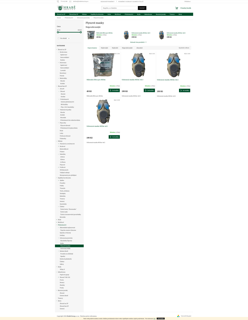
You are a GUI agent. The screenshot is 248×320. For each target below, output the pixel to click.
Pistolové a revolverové (67, 144)
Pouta (62, 280)
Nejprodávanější (127, 48)
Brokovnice (63, 52)
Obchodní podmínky (107, 1)
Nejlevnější (104, 48)
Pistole (62, 76)
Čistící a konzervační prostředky (70, 214)
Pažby (62, 186)
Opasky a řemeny (65, 233)
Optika (62, 180)
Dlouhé (62, 81)
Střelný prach (64, 170)
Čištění (62, 206)
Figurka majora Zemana (68, 230)
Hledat (142, 8)
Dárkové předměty (66, 259)
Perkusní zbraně (65, 136)
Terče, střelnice (64, 191)
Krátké (62, 83)
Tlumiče (62, 188)
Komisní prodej (63, 290)
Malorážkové (64, 149)
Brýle (62, 243)
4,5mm (62, 157)
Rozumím (161, 318)
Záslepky (63, 193)
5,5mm (62, 159)
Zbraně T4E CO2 (65, 277)
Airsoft (62, 89)
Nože (59, 220)
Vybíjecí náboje (64, 172)
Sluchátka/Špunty (66, 241)
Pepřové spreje (64, 275)
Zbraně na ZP (62, 49)
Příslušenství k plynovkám (69, 128)
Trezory (62, 199)
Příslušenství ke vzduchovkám (70, 120)
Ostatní (62, 201)
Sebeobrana (61, 272)
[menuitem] (61, 14)
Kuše (61, 131)
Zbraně (62, 91)
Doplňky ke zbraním (64, 178)
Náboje (60, 141)
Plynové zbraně (65, 125)
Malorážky (63, 78)
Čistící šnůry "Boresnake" (68, 209)
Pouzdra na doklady (66, 254)
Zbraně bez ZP (62, 86)
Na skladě (64, 38)
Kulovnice (63, 63)
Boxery (62, 282)
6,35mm (63, 162)
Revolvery (63, 73)
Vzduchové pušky (65, 110)
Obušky (62, 285)
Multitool (61, 222)
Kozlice (62, 60)
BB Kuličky (64, 104)
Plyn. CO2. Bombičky (67, 107)
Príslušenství (64, 99)
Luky (61, 133)
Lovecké (63, 70)
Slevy (59, 301)
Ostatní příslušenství (67, 102)
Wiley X (62, 269)
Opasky (62, 256)
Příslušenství (62, 225)
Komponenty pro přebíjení (68, 175)
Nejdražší (115, 48)
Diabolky (62, 154)
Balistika (62, 196)
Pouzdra (62, 183)
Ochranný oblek (65, 248)
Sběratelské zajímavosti (67, 227)
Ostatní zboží (64, 295)
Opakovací (63, 55)
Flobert (62, 152)
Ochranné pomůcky (66, 238)
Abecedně (139, 48)
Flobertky (63, 138)
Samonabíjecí (64, 57)
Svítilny (62, 235)
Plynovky (63, 123)
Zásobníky (63, 204)
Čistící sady (64, 212)
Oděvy (62, 264)
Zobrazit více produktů (137, 42)
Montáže (63, 117)
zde (154, 318)
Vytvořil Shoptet (186, 316)
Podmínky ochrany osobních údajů (130, 1)
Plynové (62, 165)
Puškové (62, 167)
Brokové (62, 146)
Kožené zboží (64, 251)
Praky (62, 288)
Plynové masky (65, 246)
